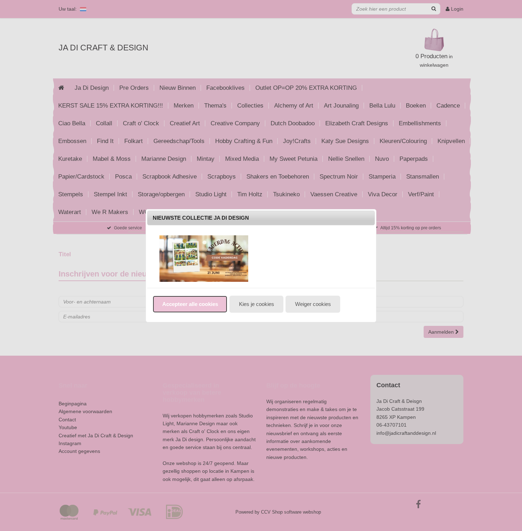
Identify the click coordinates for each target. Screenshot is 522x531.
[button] (190, 304)
